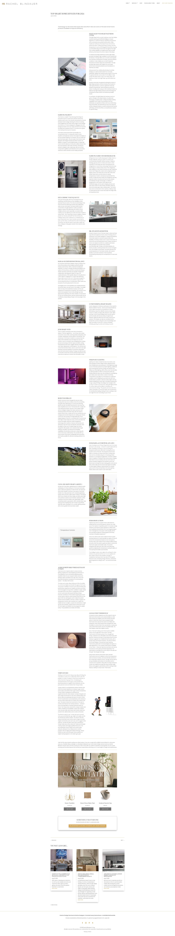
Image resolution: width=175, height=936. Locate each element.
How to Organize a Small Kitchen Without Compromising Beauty (86, 875)
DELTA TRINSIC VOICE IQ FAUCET (68, 197)
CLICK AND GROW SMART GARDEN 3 (70, 484)
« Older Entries (54, 905)
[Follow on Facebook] (82, 922)
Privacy (85, 931)
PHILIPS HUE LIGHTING (96, 360)
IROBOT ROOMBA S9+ (65, 398)
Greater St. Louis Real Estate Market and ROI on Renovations (113, 875)
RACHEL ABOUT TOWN (149, 3)
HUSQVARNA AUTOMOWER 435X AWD (101, 443)
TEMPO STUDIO (63, 673)
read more (54, 888)
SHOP (141, 3)
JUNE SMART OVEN (64, 329)
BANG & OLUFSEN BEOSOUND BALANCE (71, 261)
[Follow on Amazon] (92, 922)
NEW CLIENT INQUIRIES (167, 3)
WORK (127, 3)
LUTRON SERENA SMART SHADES (100, 304)
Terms (89, 931)
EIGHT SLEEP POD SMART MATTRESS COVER (101, 34)
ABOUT (158, 3)
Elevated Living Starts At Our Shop (87, 826)
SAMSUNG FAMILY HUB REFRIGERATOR (102, 156)
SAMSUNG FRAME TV (65, 115)
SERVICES (134, 3)
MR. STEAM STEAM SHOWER (98, 231)
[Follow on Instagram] (85, 922)
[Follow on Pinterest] (89, 922)
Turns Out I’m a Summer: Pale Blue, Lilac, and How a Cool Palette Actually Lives (61, 875)
